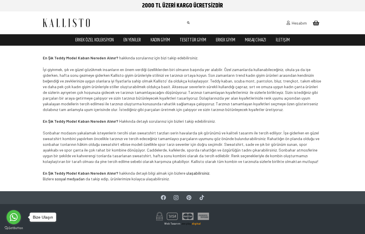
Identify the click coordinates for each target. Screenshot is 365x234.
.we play (191, 223)
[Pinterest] (188, 197)
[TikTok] (201, 197)
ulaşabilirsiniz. (198, 173)
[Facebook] (163, 197)
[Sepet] (316, 22)
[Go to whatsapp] (14, 217)
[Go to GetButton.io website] (14, 228)
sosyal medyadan (70, 178)
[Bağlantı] (66, 23)
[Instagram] (176, 197)
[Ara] (188, 22)
